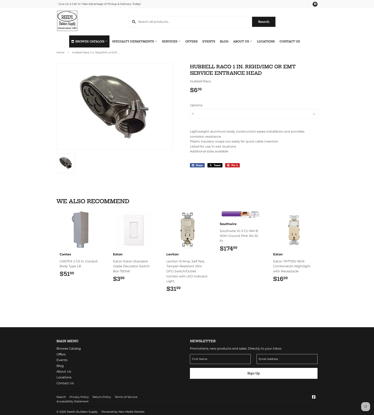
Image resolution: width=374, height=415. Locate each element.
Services (170, 41)
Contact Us (290, 41)
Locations (266, 41)
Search (266, 22)
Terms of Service (126, 396)
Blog (224, 41)
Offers (191, 41)
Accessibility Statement (72, 401)
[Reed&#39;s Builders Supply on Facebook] (314, 397)
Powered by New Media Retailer (123, 411)
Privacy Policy (79, 396)
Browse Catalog (90, 41)
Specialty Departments (133, 41)
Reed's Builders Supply (82, 411)
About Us (241, 41)
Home (60, 52)
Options (196, 105)
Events (208, 41)
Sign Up (253, 373)
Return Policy (102, 396)
